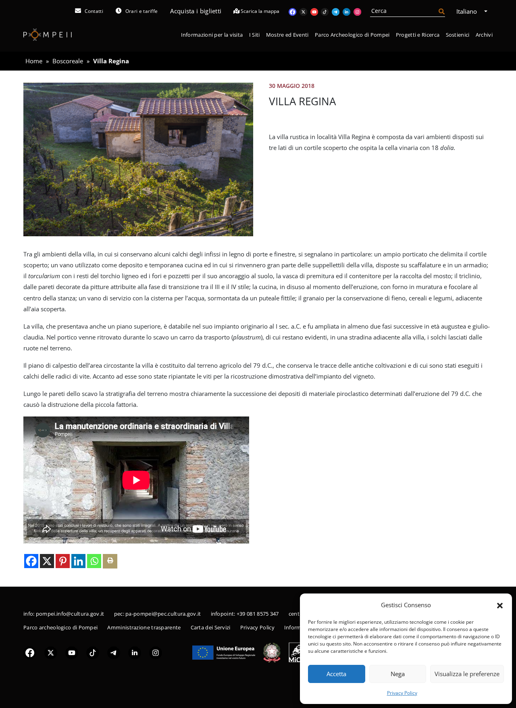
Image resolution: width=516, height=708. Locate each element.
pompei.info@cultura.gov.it (70, 613)
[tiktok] (92, 652)
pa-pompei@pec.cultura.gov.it (163, 613)
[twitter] (50, 652)
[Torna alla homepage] (47, 35)
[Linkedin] (78, 561)
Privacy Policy (402, 692)
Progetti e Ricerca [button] (417, 34)
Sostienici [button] (458, 34)
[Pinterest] (63, 561)
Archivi (484, 34)
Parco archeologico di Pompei (60, 627)
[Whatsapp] (94, 561)
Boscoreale (67, 61)
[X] (47, 561)
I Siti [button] (254, 34)
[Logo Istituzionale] (223, 651)
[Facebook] (31, 561)
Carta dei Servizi (211, 627)
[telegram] (113, 652)
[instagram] (155, 652)
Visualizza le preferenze (467, 674)
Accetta (336, 674)
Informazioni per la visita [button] (212, 34)
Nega (398, 674)
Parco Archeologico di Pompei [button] (352, 34)
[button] (500, 605)
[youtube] (71, 652)
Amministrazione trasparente (144, 627)
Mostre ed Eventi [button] (287, 34)
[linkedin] (134, 652)
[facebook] (29, 652)
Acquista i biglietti (195, 11)
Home (33, 61)
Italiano (467, 11)
